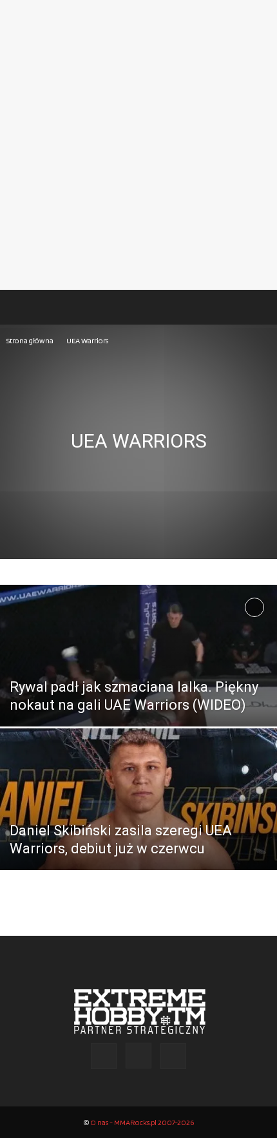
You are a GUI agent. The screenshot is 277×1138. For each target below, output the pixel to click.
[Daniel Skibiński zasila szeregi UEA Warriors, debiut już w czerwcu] (138, 825)
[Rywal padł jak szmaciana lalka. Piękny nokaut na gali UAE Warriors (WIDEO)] (138, 704)
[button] (22, 307)
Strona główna (29, 340)
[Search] (259, 307)
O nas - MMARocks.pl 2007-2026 (142, 1122)
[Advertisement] (138, 144)
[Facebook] (104, 1056)
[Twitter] (173, 1056)
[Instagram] (138, 1055)
